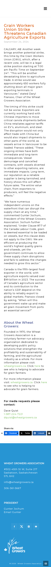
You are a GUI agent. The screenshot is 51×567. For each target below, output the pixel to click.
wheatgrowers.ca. (22, 382)
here (37, 366)
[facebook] (14, 526)
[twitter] (21, 526)
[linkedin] (29, 526)
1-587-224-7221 (13, 414)
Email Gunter (12, 512)
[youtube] (36, 526)
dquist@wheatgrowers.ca (20, 417)
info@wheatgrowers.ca (19, 482)
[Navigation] (45, 8)
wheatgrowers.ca (15, 366)
